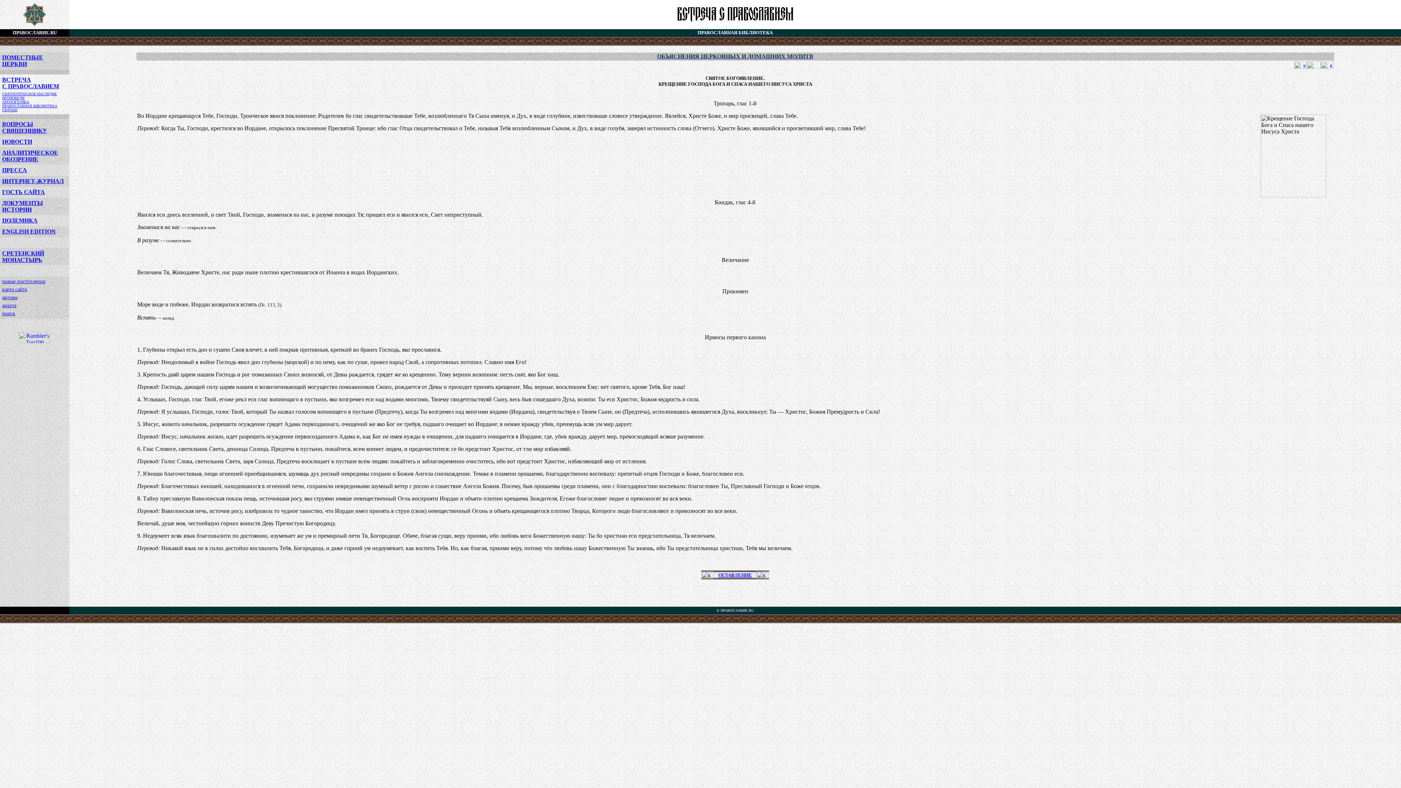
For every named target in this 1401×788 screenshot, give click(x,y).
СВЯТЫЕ (10, 110)
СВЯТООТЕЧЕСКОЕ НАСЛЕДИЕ (29, 94)
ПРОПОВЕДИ (13, 98)
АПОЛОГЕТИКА (15, 102)
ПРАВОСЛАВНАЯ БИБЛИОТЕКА (29, 106)
